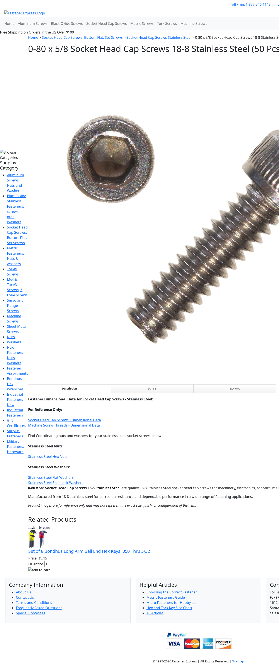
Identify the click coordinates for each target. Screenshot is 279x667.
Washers (14, 342)
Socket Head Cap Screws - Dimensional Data (64, 420)
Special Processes (30, 613)
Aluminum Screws (33, 23)
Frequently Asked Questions (39, 607)
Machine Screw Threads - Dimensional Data (64, 425)
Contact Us (25, 597)
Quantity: (36, 564)
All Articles (154, 613)
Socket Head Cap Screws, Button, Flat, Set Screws (82, 37)
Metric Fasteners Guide (165, 597)
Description (69, 388)
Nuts (11, 336)
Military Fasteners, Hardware (15, 446)
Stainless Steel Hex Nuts (48, 456)
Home (9, 23)
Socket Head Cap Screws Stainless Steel (158, 37)
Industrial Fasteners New (15, 399)
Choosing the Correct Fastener (171, 592)
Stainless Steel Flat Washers (51, 477)
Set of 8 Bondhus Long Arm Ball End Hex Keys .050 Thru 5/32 (89, 551)
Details (152, 388)
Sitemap (238, 661)
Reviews (235, 388)
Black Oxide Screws (67, 23)
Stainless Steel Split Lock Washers (55, 482)
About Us (23, 592)
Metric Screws (142, 23)
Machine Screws (193, 23)
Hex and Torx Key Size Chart (169, 607)
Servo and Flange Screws (15, 305)
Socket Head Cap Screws (106, 23)
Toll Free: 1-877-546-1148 (250, 4)
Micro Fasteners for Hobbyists (171, 602)
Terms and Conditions (34, 602)
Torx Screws (167, 23)
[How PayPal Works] (198, 641)
